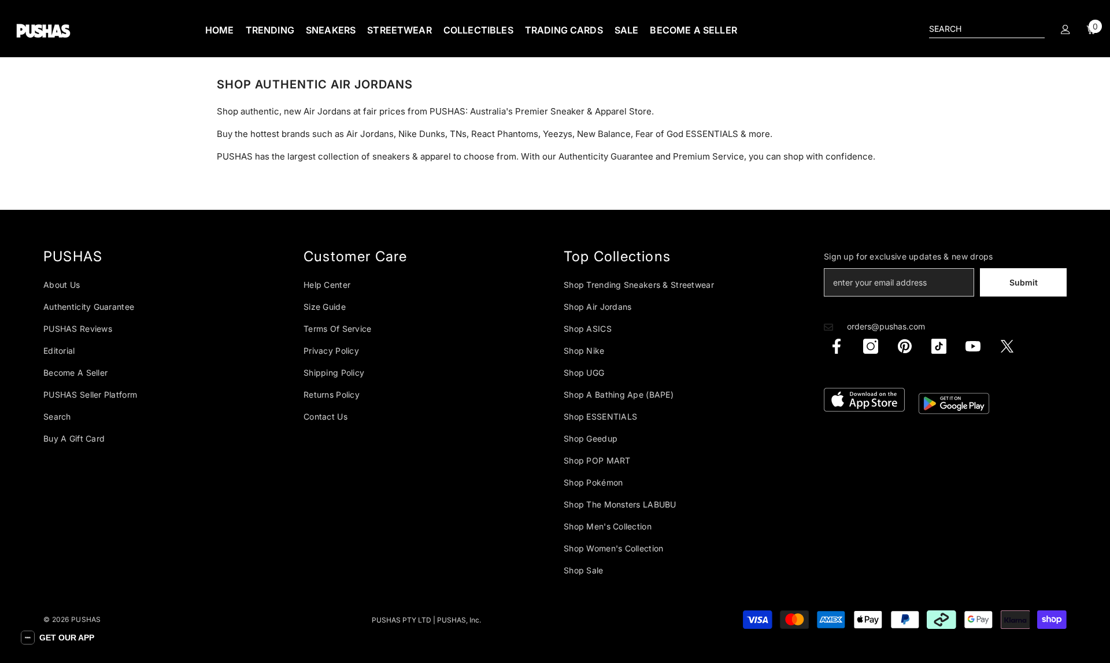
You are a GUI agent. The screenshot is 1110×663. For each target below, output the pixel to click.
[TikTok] (939, 346)
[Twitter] (1007, 346)
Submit (1023, 282)
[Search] (987, 29)
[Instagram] (870, 346)
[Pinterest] (904, 346)
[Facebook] (836, 346)
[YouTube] (973, 346)
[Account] (1065, 29)
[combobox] (977, 29)
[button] (57, 637)
